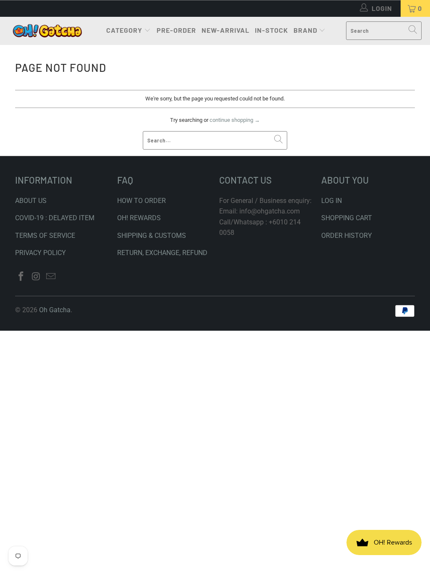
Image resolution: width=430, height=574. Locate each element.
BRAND (305, 30)
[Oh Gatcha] (47, 31)
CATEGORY (124, 30)
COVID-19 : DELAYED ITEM (54, 218)
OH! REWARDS (139, 218)
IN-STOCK (271, 30)
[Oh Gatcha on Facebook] (21, 276)
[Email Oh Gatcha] (51, 276)
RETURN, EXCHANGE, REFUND (162, 253)
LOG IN (331, 201)
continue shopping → (235, 120)
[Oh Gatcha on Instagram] (36, 276)
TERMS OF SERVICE (45, 236)
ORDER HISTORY (346, 236)
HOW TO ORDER (141, 201)
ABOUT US (31, 201)
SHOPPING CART (346, 218)
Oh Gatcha (55, 310)
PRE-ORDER (176, 30)
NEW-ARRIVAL (225, 30)
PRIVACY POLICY (40, 253)
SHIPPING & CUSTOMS (151, 236)
